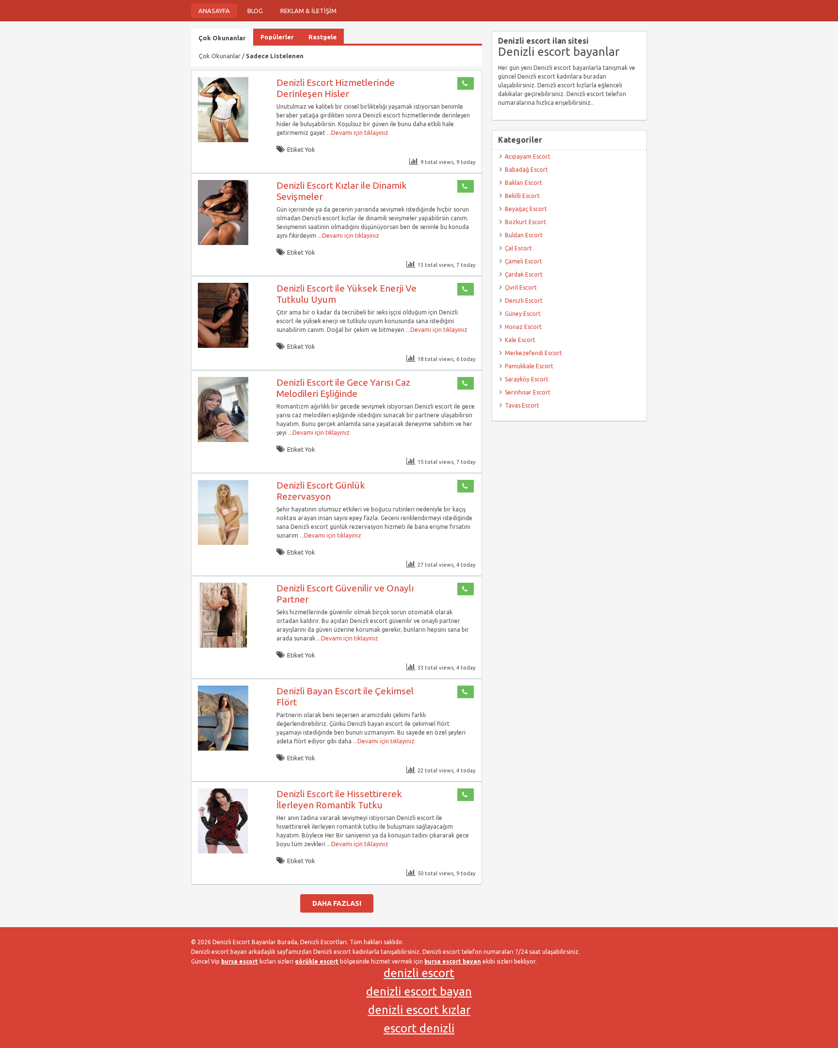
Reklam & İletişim (308, 10)
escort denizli (419, 1028)
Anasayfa (214, 10)
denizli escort (419, 973)
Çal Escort (518, 248)
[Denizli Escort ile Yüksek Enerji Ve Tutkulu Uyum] (223, 346)
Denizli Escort (524, 300)
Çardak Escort (524, 274)
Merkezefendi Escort (533, 353)
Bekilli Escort (522, 196)
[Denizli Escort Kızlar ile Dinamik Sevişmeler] (223, 243)
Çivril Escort (521, 287)
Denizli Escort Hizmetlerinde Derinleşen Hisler (335, 88)
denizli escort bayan (419, 991)
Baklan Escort (523, 183)
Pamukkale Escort (529, 366)
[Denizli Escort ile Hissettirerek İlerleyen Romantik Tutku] (223, 851)
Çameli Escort (523, 261)
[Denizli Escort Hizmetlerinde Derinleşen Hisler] (223, 140)
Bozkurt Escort (525, 222)
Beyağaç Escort (526, 209)
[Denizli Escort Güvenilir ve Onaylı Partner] (223, 645)
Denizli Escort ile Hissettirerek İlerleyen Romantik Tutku (339, 799)
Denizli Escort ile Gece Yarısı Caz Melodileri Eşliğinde (343, 388)
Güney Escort (523, 314)
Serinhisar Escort (527, 392)
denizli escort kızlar (419, 1009)
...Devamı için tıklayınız (356, 133)
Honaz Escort (523, 327)
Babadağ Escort (526, 169)
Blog (255, 10)
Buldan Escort (524, 235)
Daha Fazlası (336, 903)
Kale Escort (520, 340)
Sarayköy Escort (526, 379)
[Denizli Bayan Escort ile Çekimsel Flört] (223, 748)
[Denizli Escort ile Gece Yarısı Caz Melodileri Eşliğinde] (223, 440)
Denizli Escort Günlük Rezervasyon (320, 491)
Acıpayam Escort (527, 156)
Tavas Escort (522, 405)
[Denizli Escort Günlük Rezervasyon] (223, 543)
